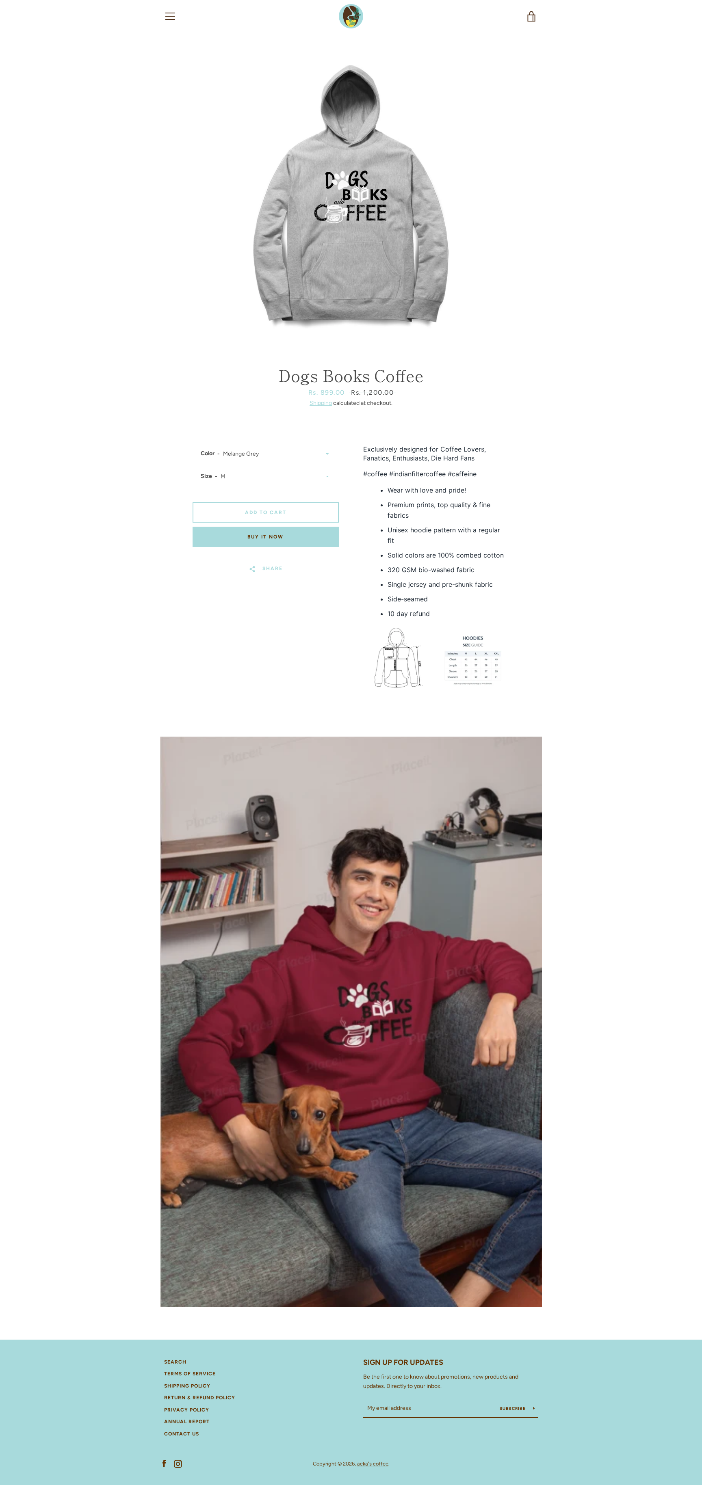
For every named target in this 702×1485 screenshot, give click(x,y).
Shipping (321, 403)
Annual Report (187, 1421)
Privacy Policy (186, 1410)
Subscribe (513, 1408)
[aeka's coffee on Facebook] (164, 1463)
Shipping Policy (187, 1386)
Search (175, 1362)
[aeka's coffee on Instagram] (178, 1463)
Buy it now (265, 537)
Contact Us (181, 1434)
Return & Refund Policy (199, 1398)
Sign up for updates (403, 1362)
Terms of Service (190, 1374)
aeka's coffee (372, 1464)
